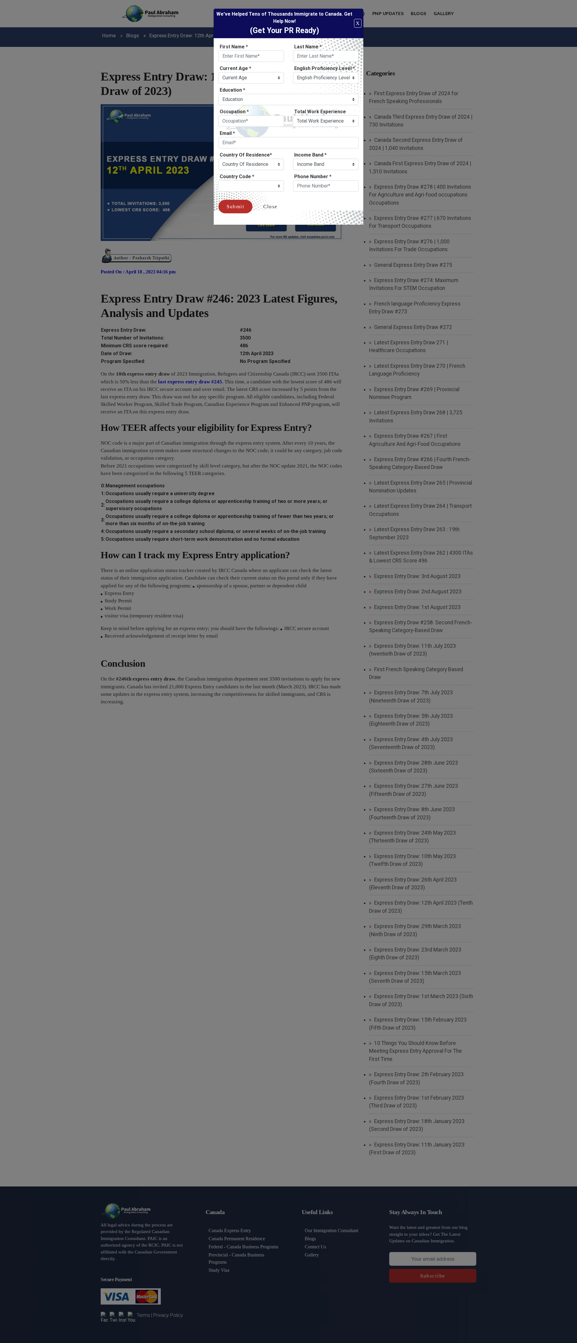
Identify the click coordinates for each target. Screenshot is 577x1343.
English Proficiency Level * (324, 68)
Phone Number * (312, 176)
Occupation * (234, 111)
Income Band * (310, 155)
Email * (227, 133)
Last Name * (308, 47)
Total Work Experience (320, 111)
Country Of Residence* (246, 155)
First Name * (234, 47)
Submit (235, 206)
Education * (232, 90)
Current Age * (235, 68)
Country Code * (237, 176)
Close (270, 206)
